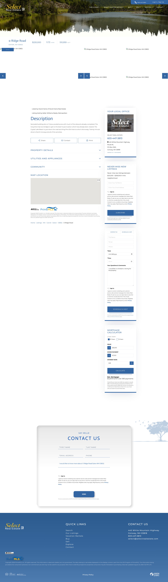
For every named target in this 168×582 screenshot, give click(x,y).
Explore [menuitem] (148, 7)
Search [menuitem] (69, 530)
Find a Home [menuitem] (94, 7)
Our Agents (117, 152)
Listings (39, 223)
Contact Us (110, 152)
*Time (109, 258)
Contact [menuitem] (159, 7)
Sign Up (161, 2)
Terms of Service (115, 316)
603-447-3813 (114, 138)
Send (84, 494)
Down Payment (112, 352)
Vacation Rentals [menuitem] (74, 536)
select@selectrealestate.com (143, 539)
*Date (109, 251)
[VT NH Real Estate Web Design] (154, 575)
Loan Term (111, 336)
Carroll (49, 223)
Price (109, 344)
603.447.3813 (142, 2)
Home (33, 223)
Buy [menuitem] (129, 7)
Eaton (55, 223)
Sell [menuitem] (137, 7)
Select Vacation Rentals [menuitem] (113, 7)
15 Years (120, 339)
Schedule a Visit (127, 232)
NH (44, 223)
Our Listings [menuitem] (72, 533)
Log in (154, 2)
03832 (60, 223)
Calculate (120, 371)
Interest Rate (112, 360)
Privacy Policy (84, 499)
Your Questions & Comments (116, 265)
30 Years (112, 339)
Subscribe (120, 213)
